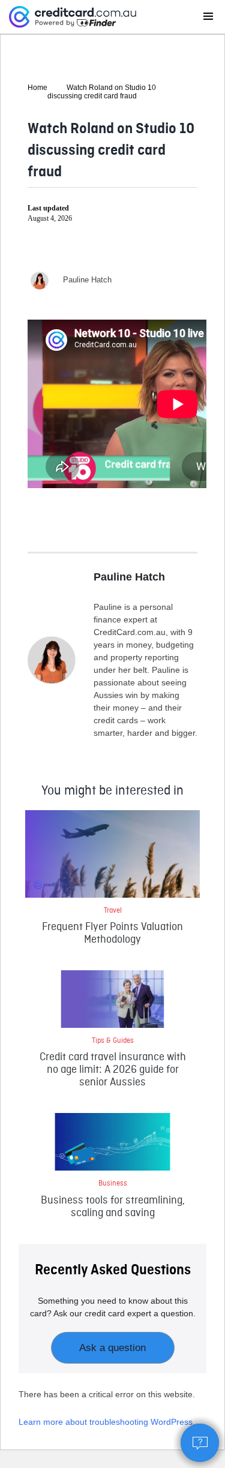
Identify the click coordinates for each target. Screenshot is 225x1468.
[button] (200, 1443)
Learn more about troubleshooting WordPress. (107, 1422)
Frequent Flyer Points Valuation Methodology (112, 933)
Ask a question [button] (112, 1347)
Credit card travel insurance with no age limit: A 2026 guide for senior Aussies (113, 1070)
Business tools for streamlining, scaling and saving (113, 1207)
